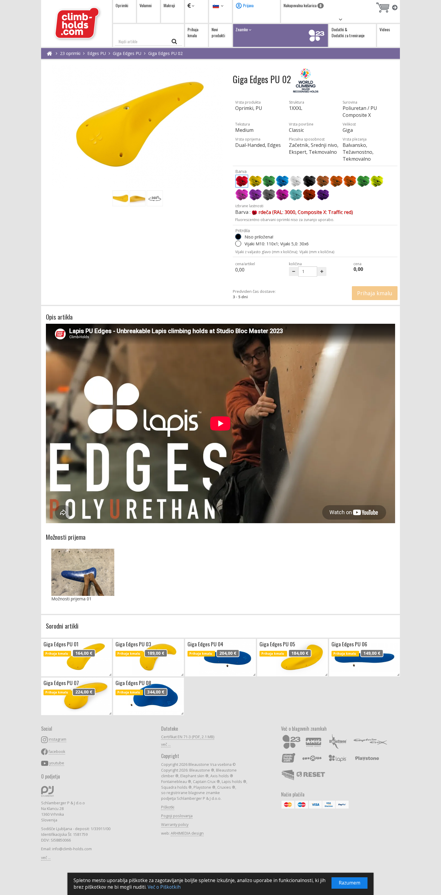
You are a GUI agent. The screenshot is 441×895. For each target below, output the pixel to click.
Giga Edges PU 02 (165, 53)
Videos (385, 29)
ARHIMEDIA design (187, 833)
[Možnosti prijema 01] (82, 572)
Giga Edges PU (127, 53)
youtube (56, 763)
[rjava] (322, 181)
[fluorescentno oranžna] (349, 181)
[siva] (268, 194)
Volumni (146, 5)
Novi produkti (218, 32)
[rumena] (255, 181)
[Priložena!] (238, 244)
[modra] (282, 181)
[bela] (295, 181)
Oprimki (122, 5)
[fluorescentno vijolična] (255, 194)
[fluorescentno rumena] (376, 181)
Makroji (169, 5)
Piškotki (167, 807)
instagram (57, 739)
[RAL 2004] (309, 194)
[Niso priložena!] (238, 237)
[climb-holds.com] (76, 23)
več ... (46, 857)
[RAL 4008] (322, 194)
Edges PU (96, 53)
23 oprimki (70, 53)
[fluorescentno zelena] (363, 181)
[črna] (309, 181)
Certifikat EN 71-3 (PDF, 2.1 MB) (187, 736)
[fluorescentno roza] (241, 194)
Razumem (349, 883)
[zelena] (268, 181)
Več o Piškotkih (164, 887)
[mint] (295, 194)
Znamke (242, 29)
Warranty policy (174, 824)
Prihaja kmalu (193, 32)
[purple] (282, 194)
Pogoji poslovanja (177, 815)
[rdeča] (241, 181)
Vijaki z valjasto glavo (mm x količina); (266, 251)
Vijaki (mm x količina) (316, 251)
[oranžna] (336, 181)
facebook (57, 751)
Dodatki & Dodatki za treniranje (348, 32)
